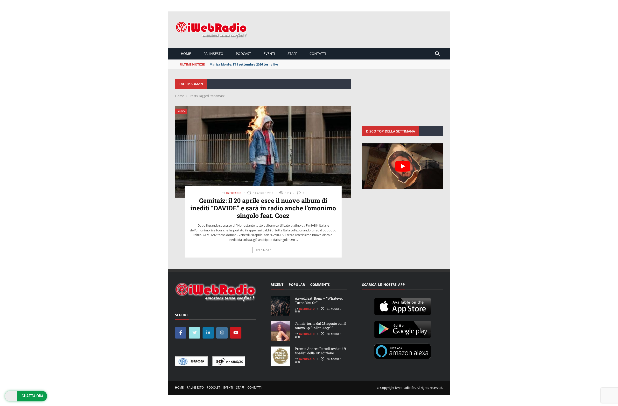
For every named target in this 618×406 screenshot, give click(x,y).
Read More (263, 250)
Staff (292, 53)
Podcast (243, 53)
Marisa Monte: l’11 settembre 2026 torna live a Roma (250, 64)
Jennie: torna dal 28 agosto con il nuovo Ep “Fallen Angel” (320, 325)
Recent (277, 284)
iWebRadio (233, 193)
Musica (181, 111)
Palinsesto (213, 53)
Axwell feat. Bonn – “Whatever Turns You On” (319, 300)
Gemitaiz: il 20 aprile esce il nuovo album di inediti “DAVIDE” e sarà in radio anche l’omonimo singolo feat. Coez (263, 208)
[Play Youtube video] (402, 166)
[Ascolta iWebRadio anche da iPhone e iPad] (402, 305)
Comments (320, 284)
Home (186, 53)
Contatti (317, 53)
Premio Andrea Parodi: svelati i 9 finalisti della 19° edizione (320, 350)
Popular (297, 284)
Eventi (269, 53)
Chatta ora (32, 395)
